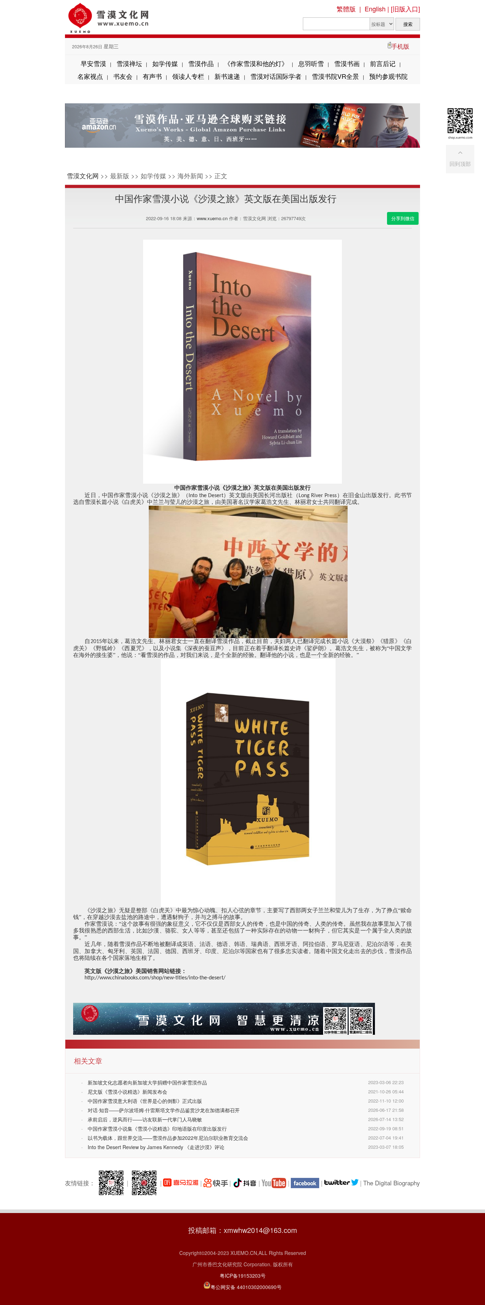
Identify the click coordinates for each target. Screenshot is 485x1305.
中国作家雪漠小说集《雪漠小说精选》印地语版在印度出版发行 (157, 1128)
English (375, 8)
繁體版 (346, 8)
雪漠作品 (201, 63)
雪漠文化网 (83, 175)
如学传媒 (165, 63)
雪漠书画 (347, 63)
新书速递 (227, 76)
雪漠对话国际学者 (275, 76)
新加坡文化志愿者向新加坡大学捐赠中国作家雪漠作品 (147, 1082)
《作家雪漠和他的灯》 (256, 63)
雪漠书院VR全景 (335, 76)
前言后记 (383, 63)
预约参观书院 (388, 76)
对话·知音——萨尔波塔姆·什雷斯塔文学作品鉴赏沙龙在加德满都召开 (164, 1110)
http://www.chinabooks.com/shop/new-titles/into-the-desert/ (155, 978)
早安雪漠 (93, 63)
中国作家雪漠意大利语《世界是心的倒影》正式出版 (145, 1100)
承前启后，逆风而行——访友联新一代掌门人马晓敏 (145, 1119)
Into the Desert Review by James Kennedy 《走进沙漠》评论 (156, 1147)
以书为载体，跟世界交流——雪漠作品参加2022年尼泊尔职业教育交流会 (168, 1137)
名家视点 (90, 76)
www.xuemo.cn (212, 218)
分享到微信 (402, 218)
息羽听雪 (311, 63)
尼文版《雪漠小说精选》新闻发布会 (127, 1091)
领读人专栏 (188, 76)
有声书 (152, 76)
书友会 (122, 76)
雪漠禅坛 (129, 63)
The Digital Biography (391, 1182)
